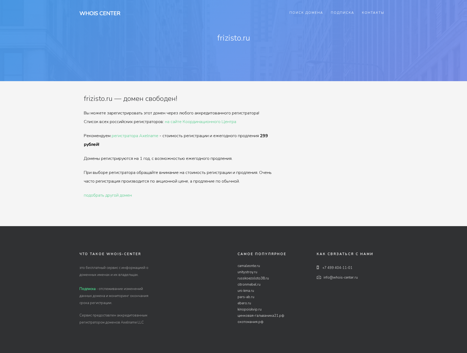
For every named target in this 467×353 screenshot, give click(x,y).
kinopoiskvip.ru (250, 309)
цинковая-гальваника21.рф (261, 315)
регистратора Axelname (135, 136)
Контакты (373, 13)
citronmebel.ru (249, 284)
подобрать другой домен (108, 195)
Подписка (342, 13)
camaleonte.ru (249, 265)
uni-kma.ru (246, 290)
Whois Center (99, 13)
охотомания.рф (250, 321)
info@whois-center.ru (340, 277)
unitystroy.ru (247, 272)
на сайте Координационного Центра (200, 122)
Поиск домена (306, 13)
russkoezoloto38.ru (253, 278)
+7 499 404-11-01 (337, 267)
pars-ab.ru (246, 297)
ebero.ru (244, 303)
